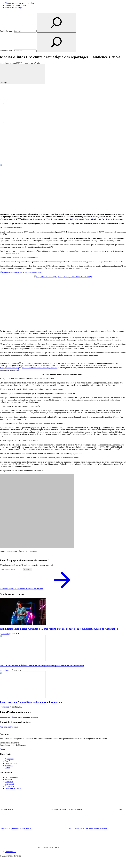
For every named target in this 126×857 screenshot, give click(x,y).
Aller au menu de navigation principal (19, 3)
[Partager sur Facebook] (23, 104)
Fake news (9, 765)
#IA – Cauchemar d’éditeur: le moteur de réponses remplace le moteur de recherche (42, 665)
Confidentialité (10, 852)
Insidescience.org (12, 368)
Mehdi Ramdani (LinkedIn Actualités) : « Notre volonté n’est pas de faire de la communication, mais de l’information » (60, 628)
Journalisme (9, 759)
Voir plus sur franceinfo (9, 727)
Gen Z (7, 761)
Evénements (9, 784)
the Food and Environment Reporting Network (39, 368)
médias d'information (18, 717)
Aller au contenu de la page (15, 5)
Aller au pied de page (13, 7)
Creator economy (11, 763)
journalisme (4, 63)
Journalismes (5, 717)
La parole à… (10, 786)
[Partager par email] (23, 161)
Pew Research (32, 717)
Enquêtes (8, 779)
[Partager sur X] (23, 123)
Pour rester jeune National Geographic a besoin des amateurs (31, 702)
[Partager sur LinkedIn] (23, 142)
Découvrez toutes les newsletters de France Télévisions (21, 589)
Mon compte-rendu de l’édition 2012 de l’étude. (18, 551)
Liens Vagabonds (11, 777)
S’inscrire (27, 570)
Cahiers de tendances (13, 788)
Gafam (7, 768)
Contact (3, 749)
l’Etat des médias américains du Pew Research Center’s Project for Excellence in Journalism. (84, 219)
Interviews (9, 782)
